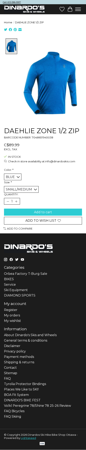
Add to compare (19, 228)
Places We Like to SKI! (21, 389)
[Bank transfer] (42, 444)
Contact (10, 368)
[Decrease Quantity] (7, 201)
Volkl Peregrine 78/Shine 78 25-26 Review (37, 406)
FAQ (7, 378)
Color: (8, 169)
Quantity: (11, 194)
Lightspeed (28, 438)
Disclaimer (12, 346)
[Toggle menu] (78, 9)
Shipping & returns (19, 362)
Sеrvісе (10, 284)
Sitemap (10, 373)
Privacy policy (15, 351)
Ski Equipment (16, 290)
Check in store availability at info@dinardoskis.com (41, 161)
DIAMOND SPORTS (19, 295)
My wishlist (12, 321)
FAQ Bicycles (14, 411)
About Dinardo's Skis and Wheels (30, 335)
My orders (12, 315)
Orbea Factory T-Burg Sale (25, 274)
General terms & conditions (25, 340)
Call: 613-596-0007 (12, 2)
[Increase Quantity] (16, 201)
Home (8, 22)
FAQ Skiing (12, 416)
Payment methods (19, 357)
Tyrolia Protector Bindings (25, 384)
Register (10, 310)
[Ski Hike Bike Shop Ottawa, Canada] (24, 9)
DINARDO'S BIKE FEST (22, 400)
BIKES (9, 279)
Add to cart (43, 212)
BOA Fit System (16, 395)
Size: (8, 182)
